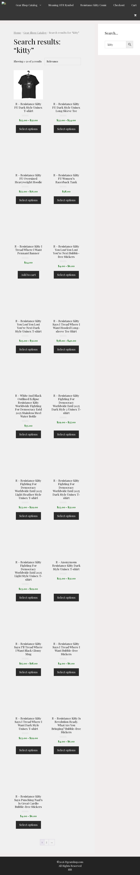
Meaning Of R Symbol (61, 5)
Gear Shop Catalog (26, 5)
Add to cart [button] (28, 275)
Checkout (119, 5)
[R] (5, 5)
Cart (134, 5)
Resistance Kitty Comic (93, 5)
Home (17, 32)
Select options (28, 129)
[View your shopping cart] (135, 15)
